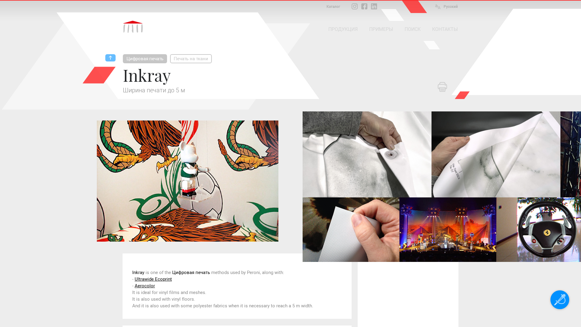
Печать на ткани (191, 58)
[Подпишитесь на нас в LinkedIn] (374, 6)
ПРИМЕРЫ (381, 29)
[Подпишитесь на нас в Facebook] (364, 6)
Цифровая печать (144, 58)
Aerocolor (145, 286)
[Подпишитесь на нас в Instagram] (355, 6)
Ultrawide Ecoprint (153, 279)
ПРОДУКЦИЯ (343, 29)
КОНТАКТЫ (445, 29)
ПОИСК (413, 29)
